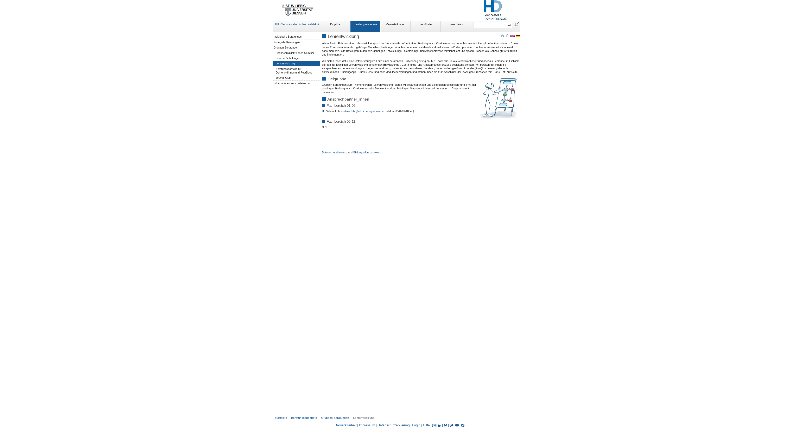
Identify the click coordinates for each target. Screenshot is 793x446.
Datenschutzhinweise (334, 152)
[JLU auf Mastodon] (452, 425)
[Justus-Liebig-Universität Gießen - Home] (297, 10)
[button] (517, 23)
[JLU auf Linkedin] (440, 425)
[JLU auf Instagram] (434, 425)
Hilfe (426, 425)
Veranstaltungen (395, 24)
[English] (512, 35)
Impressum (367, 425)
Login (416, 425)
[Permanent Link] (507, 35)
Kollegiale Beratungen (287, 42)
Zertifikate (426, 24)
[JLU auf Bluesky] (446, 425)
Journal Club (283, 77)
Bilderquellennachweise (367, 152)
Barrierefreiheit (345, 425)
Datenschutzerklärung (394, 425)
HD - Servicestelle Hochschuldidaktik (297, 24)
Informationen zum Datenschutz (293, 83)
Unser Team (456, 24)
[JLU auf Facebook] (462, 425)
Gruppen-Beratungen (286, 47)
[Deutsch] (518, 35)
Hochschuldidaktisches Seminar (295, 53)
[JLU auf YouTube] (457, 425)
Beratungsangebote (365, 24)
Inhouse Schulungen (288, 58)
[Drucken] (502, 35)
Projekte (335, 24)
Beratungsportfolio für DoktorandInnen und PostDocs (294, 70)
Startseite (281, 417)
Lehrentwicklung (285, 63)
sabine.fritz (348, 111)
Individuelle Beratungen (288, 36)
